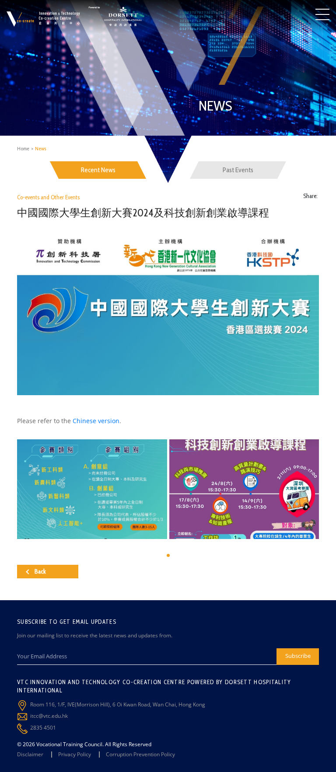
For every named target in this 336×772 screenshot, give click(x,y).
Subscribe (298, 656)
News (40, 148)
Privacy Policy (74, 754)
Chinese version (96, 421)
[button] (168, 555)
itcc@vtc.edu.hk (49, 716)
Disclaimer (30, 754)
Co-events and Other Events (48, 197)
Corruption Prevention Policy (140, 754)
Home (23, 148)
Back (40, 571)
